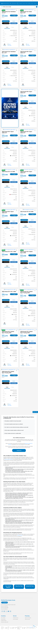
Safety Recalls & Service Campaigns (19, 628)
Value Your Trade (19, 586)
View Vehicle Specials (8, 586)
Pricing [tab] (12, 27)
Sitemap (11, 627)
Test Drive (13, 21)
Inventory (3, 616)
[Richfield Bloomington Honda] (4, 3)
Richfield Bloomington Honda (3, 628)
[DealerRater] (10, 611)
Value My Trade (27, 619)
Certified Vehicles (3, 620)
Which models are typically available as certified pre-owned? (14, 430)
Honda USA (25, 628)
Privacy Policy (6, 628)
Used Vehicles (3, 619)
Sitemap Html (13, 628)
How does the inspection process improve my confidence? (14, 424)
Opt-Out (22, 628)
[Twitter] (6, 611)
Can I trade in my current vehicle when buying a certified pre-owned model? (16, 427)
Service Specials (15, 619)
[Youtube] (8, 611)
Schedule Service (15, 617)
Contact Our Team (30, 586)
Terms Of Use (8, 628)
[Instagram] (4, 611)
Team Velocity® (32, 627)
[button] (16, 50)
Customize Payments (5, 21)
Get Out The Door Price (14, 15)
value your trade (19, 535)
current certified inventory (8, 459)
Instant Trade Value (6, 23)
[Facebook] (2, 611)
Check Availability (13, 23)
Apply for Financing (28, 617)
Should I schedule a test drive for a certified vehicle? (13, 433)
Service (15, 616)
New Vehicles (3, 617)
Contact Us (19, 450)
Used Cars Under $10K (4, 622)
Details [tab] (7, 27)
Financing (27, 616)
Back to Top (35, 412)
